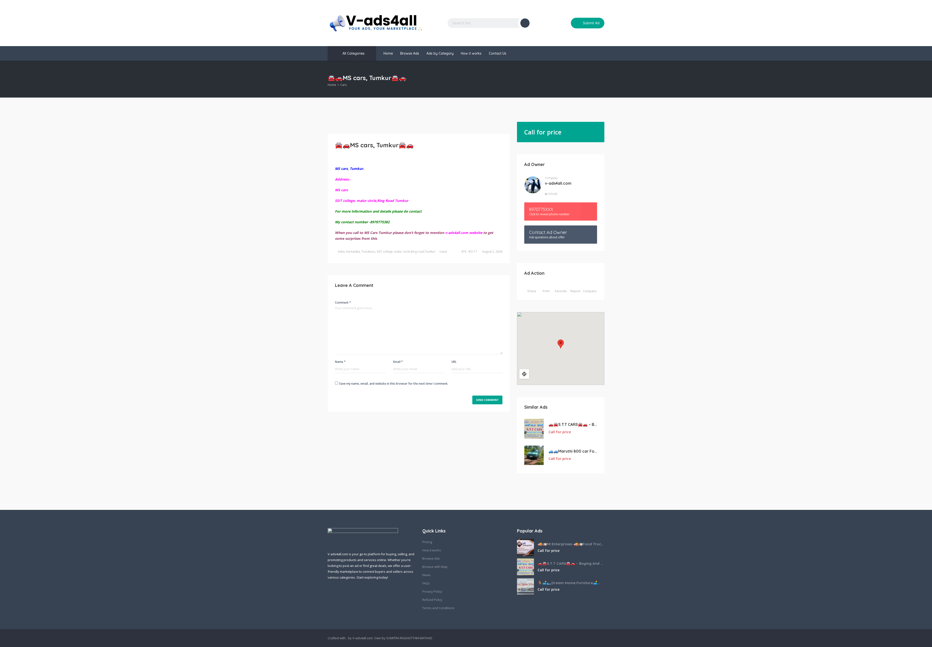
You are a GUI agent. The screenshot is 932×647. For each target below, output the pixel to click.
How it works (471, 53)
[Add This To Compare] (591, 432)
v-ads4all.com (558, 183)
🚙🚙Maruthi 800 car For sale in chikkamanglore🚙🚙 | (573, 451)
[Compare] (564, 23)
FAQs (426, 583)
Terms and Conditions (438, 608)
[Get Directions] (524, 374)
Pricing (427, 542)
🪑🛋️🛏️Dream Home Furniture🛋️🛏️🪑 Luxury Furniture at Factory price (571, 583)
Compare (590, 291)
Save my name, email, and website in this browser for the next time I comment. (393, 384)
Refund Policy (432, 599)
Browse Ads (409, 53)
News (426, 575)
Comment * (343, 302)
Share (531, 291)
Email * (398, 362)
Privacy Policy (432, 591)
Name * (340, 362)
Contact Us (497, 53)
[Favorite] (596, 432)
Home (388, 53)
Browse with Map (435, 566)
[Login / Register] (554, 23)
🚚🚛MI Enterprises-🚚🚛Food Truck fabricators (571, 544)
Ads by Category (440, 53)
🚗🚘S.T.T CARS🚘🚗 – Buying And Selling (573, 424)
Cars (343, 85)
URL (454, 362)
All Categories (353, 53)
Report (575, 291)
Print (546, 291)
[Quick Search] (601, 79)
